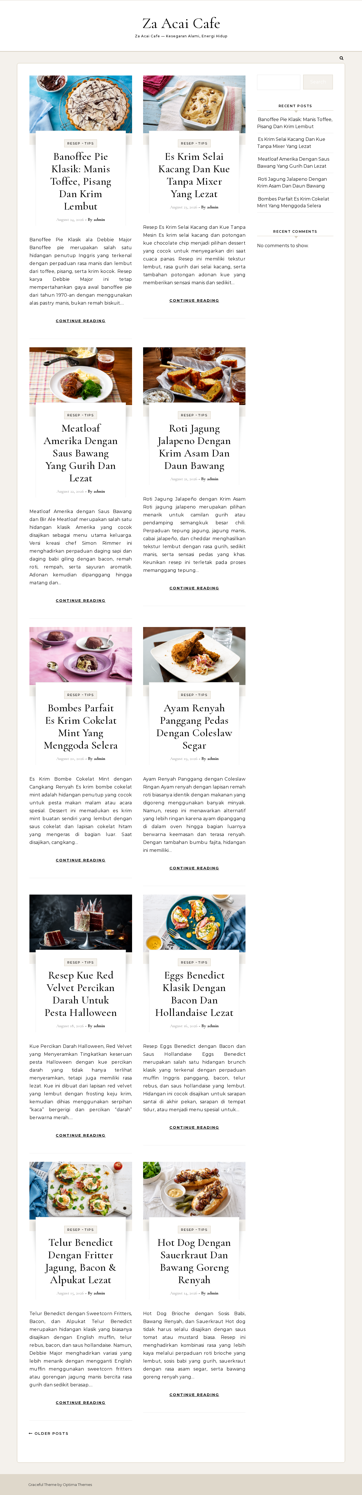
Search (318, 82)
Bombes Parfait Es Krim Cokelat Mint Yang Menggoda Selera (81, 726)
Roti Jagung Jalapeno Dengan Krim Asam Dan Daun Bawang (194, 447)
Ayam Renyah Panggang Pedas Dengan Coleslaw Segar (194, 726)
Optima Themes (77, 1484)
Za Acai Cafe (181, 23)
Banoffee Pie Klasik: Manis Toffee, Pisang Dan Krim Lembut (80, 181)
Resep (74, 143)
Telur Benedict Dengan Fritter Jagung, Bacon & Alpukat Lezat (80, 1261)
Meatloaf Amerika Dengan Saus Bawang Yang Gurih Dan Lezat (81, 453)
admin (99, 219)
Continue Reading (80, 320)
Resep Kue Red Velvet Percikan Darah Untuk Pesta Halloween (80, 994)
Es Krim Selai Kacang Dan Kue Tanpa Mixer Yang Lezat (194, 175)
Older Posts (51, 1433)
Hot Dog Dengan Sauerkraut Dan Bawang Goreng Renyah (194, 1261)
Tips (89, 143)
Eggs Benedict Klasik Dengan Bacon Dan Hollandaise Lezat (194, 994)
